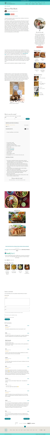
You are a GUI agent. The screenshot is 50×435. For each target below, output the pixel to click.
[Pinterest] (44, 430)
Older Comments (7, 418)
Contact (30, 2)
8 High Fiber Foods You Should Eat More (27, 272)
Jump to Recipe (7, 14)
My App (44, 2)
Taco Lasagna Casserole (17, 224)
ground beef (12, 149)
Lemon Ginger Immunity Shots (41, 94)
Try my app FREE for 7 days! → (25, 0)
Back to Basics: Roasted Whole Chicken (43, 71)
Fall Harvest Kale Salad (42, 78)
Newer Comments (26, 418)
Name (5, 117)
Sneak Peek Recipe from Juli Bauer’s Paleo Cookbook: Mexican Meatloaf (17, 246)
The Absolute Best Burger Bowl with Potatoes (7, 273)
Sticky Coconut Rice (42, 88)
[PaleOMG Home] (10, 3)
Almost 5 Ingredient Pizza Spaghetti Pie (37, 60)
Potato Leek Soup (20, 272)
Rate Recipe (12, 14)
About (32, 2)
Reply (28, 325)
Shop (41, 2)
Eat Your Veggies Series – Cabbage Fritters (42, 84)
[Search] (44, 4)
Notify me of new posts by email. (9, 317)
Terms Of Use (39, 2)
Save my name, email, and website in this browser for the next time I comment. (14, 312)
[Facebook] (41, 430)
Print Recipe (26, 125)
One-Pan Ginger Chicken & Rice (14, 272)
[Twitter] (43, 430)
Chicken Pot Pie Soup (37, 70)
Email (16, 117)
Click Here (6, 249)
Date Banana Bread (42, 60)
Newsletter (36, 2)
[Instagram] (40, 430)
